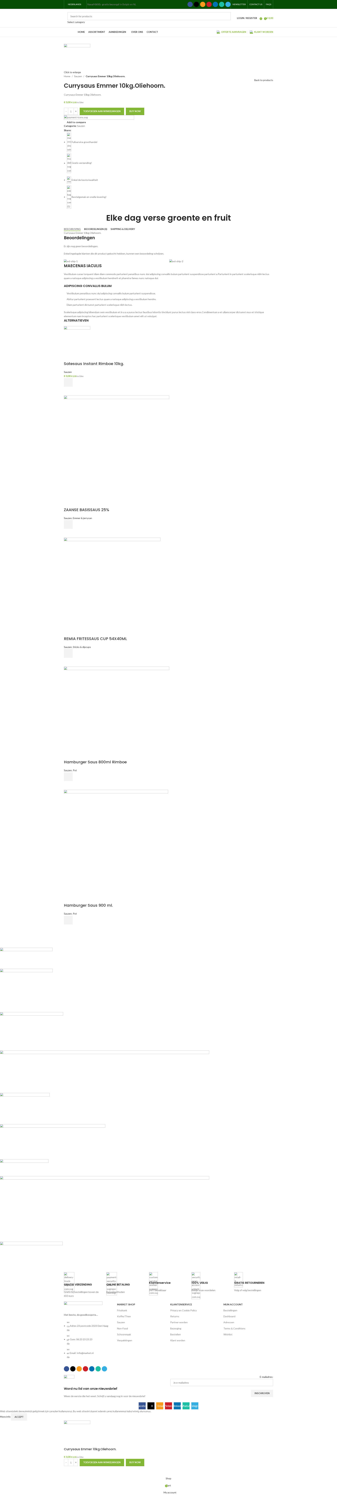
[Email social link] (202, 4)
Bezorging (175, 1328)
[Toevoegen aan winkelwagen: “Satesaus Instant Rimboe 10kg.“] (68, 382)
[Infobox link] (83, 1285)
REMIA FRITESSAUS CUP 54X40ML (95, 638)
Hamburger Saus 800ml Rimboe (95, 762)
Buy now (135, 111)
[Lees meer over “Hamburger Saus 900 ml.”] (68, 920)
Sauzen (78, 76)
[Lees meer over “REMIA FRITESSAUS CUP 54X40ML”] (68, 653)
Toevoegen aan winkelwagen (102, 111)
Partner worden (179, 1322)
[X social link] (196, 4)
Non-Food (122, 1328)
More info (5, 1416)
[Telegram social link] (228, 4)
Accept (19, 1416)
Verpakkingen (124, 1340)
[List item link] (89, 1341)
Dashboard (229, 1316)
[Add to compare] (68, 356)
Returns (174, 1316)
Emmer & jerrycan (82, 518)
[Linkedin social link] (215, 4)
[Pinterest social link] (209, 4)
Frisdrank (122, 1310)
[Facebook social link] (190, 4)
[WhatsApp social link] (221, 4)
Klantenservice (181, 1304)
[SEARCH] (227, 18)
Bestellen (175, 1334)
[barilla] (104, 1107)
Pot (75, 770)
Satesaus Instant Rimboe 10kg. (94, 363)
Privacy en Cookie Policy (183, 1310)
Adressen (228, 1322)
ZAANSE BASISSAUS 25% (86, 510)
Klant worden (177, 1340)
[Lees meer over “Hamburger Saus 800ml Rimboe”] (68, 776)
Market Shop (126, 1304)
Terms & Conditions (234, 1328)
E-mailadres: (266, 1376)
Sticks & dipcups (82, 646)
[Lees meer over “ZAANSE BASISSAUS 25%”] (68, 524)
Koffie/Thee (124, 1316)
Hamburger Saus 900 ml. (88, 905)
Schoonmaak (124, 1334)
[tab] (72, 229)
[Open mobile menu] (139, 4)
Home (67, 76)
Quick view (68, 391)
